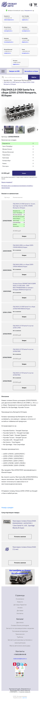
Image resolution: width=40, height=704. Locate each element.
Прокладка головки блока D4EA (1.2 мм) (24, 548)
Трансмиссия (19, 634)
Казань (23, 49)
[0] (35, 4)
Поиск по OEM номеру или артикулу (13, 77)
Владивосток (7, 16)
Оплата (20, 607)
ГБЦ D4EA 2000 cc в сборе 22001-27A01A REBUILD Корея (23, 265)
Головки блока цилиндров (20, 625)
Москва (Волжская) (8, 49)
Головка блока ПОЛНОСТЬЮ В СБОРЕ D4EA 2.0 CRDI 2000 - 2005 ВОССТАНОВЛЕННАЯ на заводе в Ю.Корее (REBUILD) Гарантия (24, 286)
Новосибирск (24, 27)
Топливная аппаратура (20, 631)
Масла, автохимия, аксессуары (20, 646)
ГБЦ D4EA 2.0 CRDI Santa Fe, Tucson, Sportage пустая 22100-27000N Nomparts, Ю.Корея (24, 206)
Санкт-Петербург (25, 16)
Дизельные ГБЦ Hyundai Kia (22, 80)
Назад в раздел (7, 507)
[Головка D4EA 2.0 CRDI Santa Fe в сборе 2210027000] (9, 130)
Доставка (20, 610)
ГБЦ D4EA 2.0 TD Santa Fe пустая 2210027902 (23, 374)
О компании (20, 599)
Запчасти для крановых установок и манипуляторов (20, 641)
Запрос (24, 173)
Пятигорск (15, 60)
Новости (20, 602)
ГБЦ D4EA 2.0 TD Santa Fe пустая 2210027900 (23, 350)
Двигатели (20, 622)
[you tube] (25, 664)
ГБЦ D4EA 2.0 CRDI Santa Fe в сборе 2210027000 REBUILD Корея (24, 307)
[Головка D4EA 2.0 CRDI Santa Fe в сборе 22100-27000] (20, 130)
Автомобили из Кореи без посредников (20, 572)
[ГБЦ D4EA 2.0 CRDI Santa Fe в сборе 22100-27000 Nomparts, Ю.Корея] (19, 112)
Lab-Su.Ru (24, 697)
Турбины (20, 637)
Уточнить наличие (20, 536)
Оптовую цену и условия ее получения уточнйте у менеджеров (17, 186)
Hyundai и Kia (8, 80)
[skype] (22, 664)
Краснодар (6, 38)
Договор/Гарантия (20, 605)
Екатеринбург (25, 38)
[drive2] (15, 664)
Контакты (20, 613)
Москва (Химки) (7, 27)
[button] (37, 129)
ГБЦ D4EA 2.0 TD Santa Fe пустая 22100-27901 (23, 327)
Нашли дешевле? (6, 182)
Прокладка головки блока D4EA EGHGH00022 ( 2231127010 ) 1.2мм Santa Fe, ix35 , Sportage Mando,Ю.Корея (24, 524)
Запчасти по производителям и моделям (20, 628)
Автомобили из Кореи (31, 71)
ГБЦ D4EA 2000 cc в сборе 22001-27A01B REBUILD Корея (23, 246)
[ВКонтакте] (18, 664)
